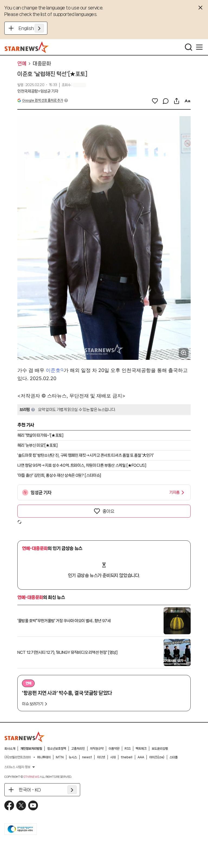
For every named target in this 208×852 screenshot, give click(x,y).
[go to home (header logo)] (26, 47)
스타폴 (174, 757)
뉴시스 (73, 757)
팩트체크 (141, 748)
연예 (21, 63)
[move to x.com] (21, 805)
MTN (60, 757)
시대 (113, 757)
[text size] (187, 101)
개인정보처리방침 (31, 748)
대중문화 (42, 63)
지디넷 (101, 757)
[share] (176, 101)
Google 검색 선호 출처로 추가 (42, 100)
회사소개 (9, 748)
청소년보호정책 (56, 748)
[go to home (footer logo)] (24, 736)
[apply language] (39, 28)
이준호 (53, 370)
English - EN (31, 28)
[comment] (165, 101)
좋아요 (108, 511)
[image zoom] (183, 353)
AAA (141, 757)
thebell (126, 757)
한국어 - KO (30, 789)
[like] (155, 101)
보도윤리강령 (160, 748)
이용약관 (114, 748)
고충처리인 (78, 748)
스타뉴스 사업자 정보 (17, 767)
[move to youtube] (33, 805)
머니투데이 (44, 757)
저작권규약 (96, 748)
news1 (87, 757)
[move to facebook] (9, 805)
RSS (128, 748)
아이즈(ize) (156, 757)
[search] (188, 47)
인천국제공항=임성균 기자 (37, 91)
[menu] (199, 47)
